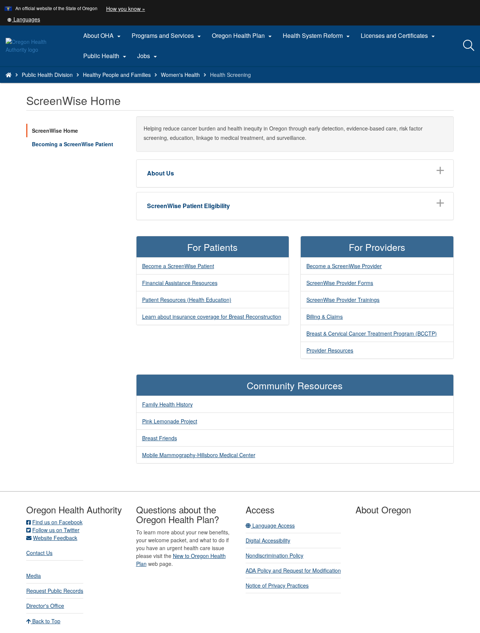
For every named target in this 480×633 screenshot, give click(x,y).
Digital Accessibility (268, 540)
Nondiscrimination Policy (274, 555)
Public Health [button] (105, 55)
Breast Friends (159, 438)
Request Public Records (54, 590)
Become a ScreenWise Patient (178, 266)
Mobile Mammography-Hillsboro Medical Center (198, 455)
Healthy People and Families (117, 74)
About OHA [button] (103, 35)
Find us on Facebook (57, 522)
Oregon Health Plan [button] (243, 35)
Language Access (273, 525)
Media (33, 575)
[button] (23, 19)
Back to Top (45, 621)
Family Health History (167, 404)
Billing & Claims (324, 316)
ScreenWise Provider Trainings (343, 299)
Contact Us (39, 552)
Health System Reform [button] (317, 35)
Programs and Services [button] (167, 35)
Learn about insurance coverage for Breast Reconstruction (211, 316)
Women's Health (180, 74)
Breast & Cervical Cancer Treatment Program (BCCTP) (371, 333)
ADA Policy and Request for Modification (293, 570)
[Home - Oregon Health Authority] (9, 74)
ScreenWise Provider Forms (339, 282)
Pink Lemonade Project (169, 421)
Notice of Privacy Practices (277, 585)
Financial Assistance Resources (180, 282)
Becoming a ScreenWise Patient (72, 144)
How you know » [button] (125, 8)
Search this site (78, 84)
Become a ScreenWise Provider (344, 266)
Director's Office (45, 605)
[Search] (469, 45)
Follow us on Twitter (56, 530)
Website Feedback (55, 538)
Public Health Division (47, 74)
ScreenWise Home (55, 130)
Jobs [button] (148, 55)
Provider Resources (329, 350)
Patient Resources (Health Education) (186, 299)
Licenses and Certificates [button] (399, 35)
